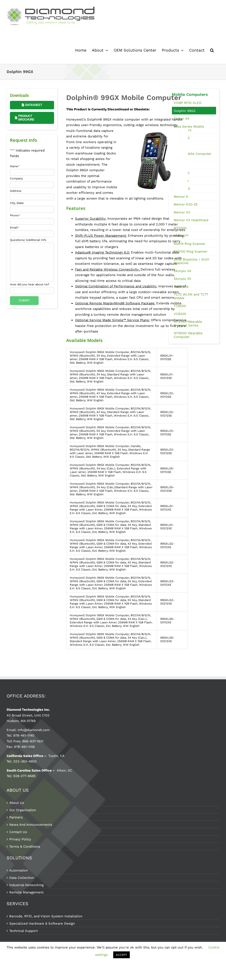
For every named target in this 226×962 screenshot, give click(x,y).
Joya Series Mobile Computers (189, 128)
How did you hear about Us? (29, 284)
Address (15, 190)
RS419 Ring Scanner (189, 244)
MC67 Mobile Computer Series (192, 155)
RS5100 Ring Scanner (190, 251)
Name (15, 166)
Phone (15, 215)
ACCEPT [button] (121, 954)
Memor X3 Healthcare (191, 220)
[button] (212, 50)
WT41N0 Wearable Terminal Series (188, 323)
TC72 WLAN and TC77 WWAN (191, 296)
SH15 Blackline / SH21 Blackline (191, 261)
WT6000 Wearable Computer (188, 335)
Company (16, 178)
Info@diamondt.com (34, 730)
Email (14, 227)
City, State (17, 203)
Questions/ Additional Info (28, 240)
